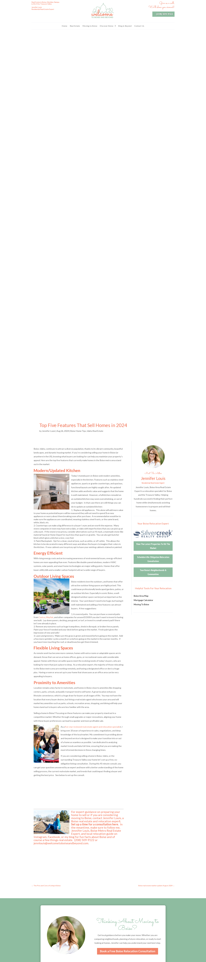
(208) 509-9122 (164, 14)
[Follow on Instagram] (38, 13)
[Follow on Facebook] (33, 13)
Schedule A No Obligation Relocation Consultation (153, 559)
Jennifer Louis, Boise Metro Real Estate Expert (96, 832)
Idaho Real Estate (95, 431)
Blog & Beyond (124, 26)
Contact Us (139, 26)
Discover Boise (106, 26)
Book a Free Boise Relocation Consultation (127, 951)
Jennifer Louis (48, 431)
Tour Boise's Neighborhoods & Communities (153, 572)
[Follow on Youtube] (43, 13)
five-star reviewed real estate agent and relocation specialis (92, 726)
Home (64, 26)
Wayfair (49, 617)
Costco (42, 617)
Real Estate (75, 26)
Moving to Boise (89, 26)
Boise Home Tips (78, 431)
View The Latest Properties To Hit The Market (153, 546)
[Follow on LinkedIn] (48, 13)
